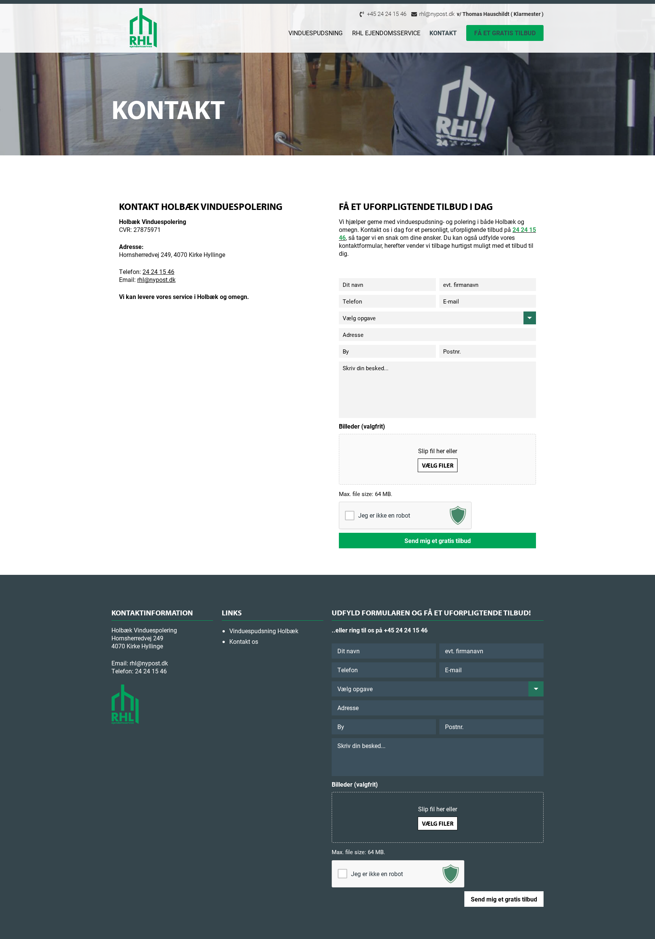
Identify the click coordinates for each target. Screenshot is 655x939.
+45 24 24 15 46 (385, 13)
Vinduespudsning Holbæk (263, 631)
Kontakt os (243, 641)
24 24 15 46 (158, 271)
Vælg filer (437, 465)
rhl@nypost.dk (436, 13)
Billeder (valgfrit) (362, 426)
